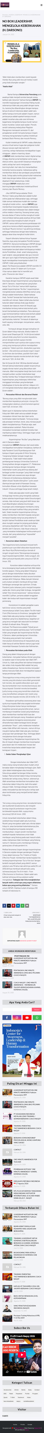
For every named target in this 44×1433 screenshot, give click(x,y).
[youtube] (27, 1017)
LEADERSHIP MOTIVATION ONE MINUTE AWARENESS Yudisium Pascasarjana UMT (25, 960)
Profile (27, 1393)
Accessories (7, 1390)
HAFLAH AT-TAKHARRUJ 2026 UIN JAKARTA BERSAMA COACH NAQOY (27, 1287)
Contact (37, 1390)
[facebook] (6, 1017)
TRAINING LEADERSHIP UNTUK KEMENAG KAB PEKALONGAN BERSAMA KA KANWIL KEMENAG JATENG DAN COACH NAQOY (26, 1241)
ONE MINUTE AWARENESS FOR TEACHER (25, 1160)
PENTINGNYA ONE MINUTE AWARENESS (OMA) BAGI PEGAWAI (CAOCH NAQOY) (27, 972)
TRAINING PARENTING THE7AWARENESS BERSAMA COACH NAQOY (27, 1128)
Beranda (5, 15)
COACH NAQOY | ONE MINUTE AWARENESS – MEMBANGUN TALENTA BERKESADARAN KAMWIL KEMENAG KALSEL (27, 986)
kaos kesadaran (8, 1401)
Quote (5, 1397)
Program (35, 1393)
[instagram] (17, 1017)
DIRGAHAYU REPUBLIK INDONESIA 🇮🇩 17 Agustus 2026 (27, 1182)
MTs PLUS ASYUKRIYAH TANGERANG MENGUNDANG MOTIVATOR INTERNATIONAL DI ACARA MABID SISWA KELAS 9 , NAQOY (27, 1194)
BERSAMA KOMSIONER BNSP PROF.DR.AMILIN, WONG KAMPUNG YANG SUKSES (27, 1140)
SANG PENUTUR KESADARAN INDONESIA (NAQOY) (25, 1307)
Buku (30, 1390)
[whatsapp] (37, 1017)
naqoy (18, 1401)
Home (15, 1424)
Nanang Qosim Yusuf (28, 941)
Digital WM (37, 1428)
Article (16, 1390)
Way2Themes (20, 1428)
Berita (23, 1390)
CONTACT (17, 1150)
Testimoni (21, 1397)
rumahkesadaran (28, 1401)
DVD (5, 1393)
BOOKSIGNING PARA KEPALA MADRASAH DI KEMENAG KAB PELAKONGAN (25, 1255)
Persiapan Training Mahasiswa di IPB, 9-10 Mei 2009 (27, 1317)
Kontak (30, 1424)
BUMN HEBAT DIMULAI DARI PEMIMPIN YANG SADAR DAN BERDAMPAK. (25, 1228)
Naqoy (27, 1430)
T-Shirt (12, 1397)
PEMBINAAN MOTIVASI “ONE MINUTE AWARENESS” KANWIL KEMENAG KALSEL (25, 1171)
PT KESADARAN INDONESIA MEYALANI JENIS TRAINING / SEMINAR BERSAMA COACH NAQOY (27, 1116)
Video (29, 1397)
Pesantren (19, 1393)
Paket (11, 1393)
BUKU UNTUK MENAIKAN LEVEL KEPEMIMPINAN (26, 1297)
